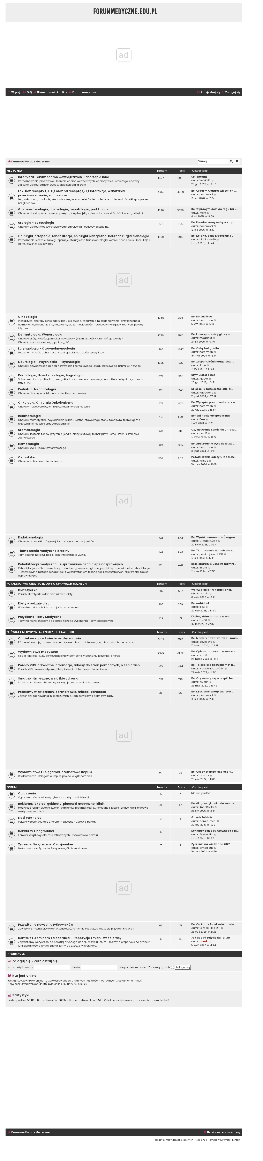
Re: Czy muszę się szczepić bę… (212, 678)
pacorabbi (206, 194)
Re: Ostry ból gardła (205, 348)
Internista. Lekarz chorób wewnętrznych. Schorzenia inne (63, 177)
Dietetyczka (27, 590)
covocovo (206, 642)
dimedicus (206, 848)
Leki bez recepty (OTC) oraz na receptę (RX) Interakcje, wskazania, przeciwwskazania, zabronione (72, 193)
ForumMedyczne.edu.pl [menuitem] (125, 11)
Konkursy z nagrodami (36, 831)
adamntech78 (160, 1000)
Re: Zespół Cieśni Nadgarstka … (212, 361)
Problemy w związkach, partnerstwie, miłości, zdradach (62, 692)
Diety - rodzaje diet (33, 603)
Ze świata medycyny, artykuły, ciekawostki (40, 632)
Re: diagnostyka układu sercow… (213, 803)
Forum (12, 787)
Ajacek (204, 378)
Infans (204, 567)
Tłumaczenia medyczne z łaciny (43, 551)
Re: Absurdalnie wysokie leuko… (212, 443)
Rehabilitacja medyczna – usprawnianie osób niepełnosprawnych (70, 564)
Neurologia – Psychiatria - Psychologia (49, 362)
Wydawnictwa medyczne (38, 652)
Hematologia (28, 444)
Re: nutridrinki (200, 603)
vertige (204, 460)
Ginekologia (27, 317)
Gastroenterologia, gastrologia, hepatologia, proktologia (63, 209)
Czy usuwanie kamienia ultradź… (213, 429)
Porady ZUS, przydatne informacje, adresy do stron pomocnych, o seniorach (79, 665)
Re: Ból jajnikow (201, 316)
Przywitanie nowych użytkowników (45, 925)
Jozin (203, 365)
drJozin (204, 593)
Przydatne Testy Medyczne (39, 617)
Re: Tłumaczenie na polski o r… (212, 550)
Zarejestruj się (46, 961)
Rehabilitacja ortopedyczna (210, 415)
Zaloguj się (21, 961)
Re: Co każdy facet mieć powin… (213, 924)
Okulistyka (26, 457)
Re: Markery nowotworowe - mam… (215, 638)
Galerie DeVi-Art (202, 817)
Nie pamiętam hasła (133, 967)
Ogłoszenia (27, 793)
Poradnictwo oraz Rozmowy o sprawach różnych (47, 584)
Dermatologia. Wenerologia (40, 334)
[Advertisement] (124, 127)
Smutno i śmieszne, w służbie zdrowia (48, 678)
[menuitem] (27, 92)
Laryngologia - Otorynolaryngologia (46, 348)
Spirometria (199, 176)
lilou (202, 607)
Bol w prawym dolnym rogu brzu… (214, 209)
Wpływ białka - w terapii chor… (212, 589)
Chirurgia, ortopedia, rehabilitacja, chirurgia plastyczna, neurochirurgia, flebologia (83, 236)
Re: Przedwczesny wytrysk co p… (213, 222)
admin (204, 941)
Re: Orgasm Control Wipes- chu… (214, 190)
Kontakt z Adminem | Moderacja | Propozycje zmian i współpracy (69, 938)
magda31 (206, 338)
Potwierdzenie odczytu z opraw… (213, 457)
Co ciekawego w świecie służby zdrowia (49, 638)
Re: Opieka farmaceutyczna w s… (214, 651)
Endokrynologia (30, 537)
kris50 (203, 620)
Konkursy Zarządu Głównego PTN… (215, 830)
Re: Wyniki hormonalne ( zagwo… (214, 537)
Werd (203, 212)
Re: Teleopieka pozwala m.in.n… (213, 665)
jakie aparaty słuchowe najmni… (213, 564)
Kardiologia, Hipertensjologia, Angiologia (50, 375)
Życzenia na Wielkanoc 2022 (210, 844)
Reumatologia (29, 416)
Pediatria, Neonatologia (37, 389)
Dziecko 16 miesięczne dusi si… (212, 389)
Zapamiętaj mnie (159, 967)
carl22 (203, 433)
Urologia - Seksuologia (36, 223)
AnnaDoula (207, 807)
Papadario (206, 392)
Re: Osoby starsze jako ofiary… (212, 771)
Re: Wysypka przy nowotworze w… (214, 402)
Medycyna (14, 171)
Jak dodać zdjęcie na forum (210, 937)
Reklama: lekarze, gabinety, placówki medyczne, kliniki (61, 804)
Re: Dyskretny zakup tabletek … (212, 691)
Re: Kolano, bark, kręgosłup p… (212, 235)
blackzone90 (208, 239)
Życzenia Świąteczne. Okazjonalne (45, 844)
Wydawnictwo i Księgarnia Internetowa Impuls (55, 772)
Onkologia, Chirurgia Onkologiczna (45, 403)
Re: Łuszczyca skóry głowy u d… (212, 334)
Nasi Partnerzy (29, 818)
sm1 (202, 655)
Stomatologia (29, 430)
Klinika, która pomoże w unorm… (213, 616)
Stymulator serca (203, 375)
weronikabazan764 (212, 668)
